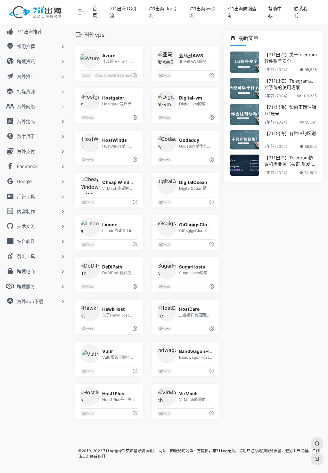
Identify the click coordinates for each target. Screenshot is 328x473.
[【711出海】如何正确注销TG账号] (244, 114)
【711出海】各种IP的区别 (290, 133)
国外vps (164, 75)
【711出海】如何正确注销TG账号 (290, 110)
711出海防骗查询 (242, 12)
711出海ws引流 (202, 12)
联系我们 (301, 12)
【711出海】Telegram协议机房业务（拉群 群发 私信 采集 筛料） (290, 161)
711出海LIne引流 (163, 12)
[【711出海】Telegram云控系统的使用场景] (244, 88)
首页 (95, 12)
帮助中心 (275, 12)
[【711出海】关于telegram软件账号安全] (244, 62)
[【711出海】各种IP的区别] (244, 139)
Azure (86, 75)
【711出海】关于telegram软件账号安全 (290, 58)
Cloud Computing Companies (115, 75)
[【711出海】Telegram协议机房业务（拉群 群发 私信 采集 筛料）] (244, 165)
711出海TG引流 (123, 12)
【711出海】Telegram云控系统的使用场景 (288, 84)
